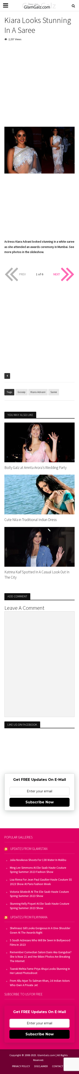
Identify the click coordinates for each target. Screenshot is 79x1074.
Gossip (21, 392)
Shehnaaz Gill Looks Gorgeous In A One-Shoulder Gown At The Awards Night (40, 930)
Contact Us (59, 1066)
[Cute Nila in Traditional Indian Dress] (39, 494)
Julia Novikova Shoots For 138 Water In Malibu (38, 860)
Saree (53, 392)
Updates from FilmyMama (28, 917)
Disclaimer (41, 1066)
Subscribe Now (39, 802)
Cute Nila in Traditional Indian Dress (30, 519)
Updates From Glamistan (28, 849)
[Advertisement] (39, 87)
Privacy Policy (21, 1066)
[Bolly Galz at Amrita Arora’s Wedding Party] (39, 442)
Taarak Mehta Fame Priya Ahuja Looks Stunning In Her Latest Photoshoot (40, 971)
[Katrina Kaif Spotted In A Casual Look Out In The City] (39, 546)
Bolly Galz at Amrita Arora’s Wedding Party (35, 467)
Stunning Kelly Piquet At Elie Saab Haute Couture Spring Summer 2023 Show (39, 906)
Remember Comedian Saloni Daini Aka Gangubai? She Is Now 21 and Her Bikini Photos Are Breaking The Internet (41, 956)
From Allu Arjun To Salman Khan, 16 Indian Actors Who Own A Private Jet (40, 983)
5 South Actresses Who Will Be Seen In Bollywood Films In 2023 (40, 942)
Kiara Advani (38, 392)
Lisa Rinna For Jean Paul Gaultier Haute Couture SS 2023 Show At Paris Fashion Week (41, 882)
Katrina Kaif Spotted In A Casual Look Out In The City (36, 575)
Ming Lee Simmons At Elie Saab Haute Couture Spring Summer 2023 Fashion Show (38, 870)
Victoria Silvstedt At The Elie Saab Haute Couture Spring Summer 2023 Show (39, 894)
